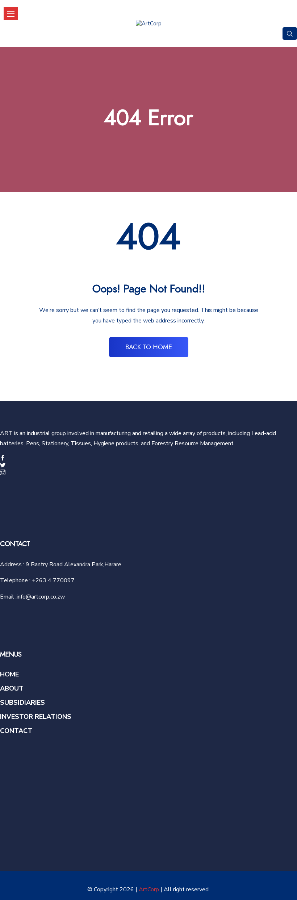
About (12, 688)
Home (9, 674)
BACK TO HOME (148, 347)
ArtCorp (149, 889)
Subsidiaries (22, 702)
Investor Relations (35, 716)
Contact (16, 730)
